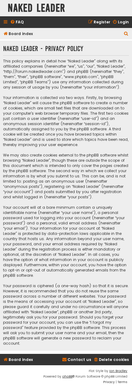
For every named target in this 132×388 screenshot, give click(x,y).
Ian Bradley (118, 371)
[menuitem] (17, 22)
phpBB (67, 376)
